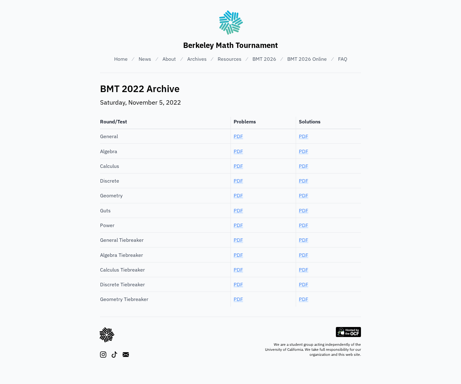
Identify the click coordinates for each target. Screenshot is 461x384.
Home (121, 59)
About (169, 59)
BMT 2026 (264, 59)
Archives (197, 59)
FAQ (342, 59)
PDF (238, 136)
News (145, 59)
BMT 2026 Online (307, 59)
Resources (229, 59)
